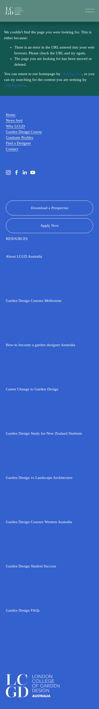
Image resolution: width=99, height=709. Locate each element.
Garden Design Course (24, 132)
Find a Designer (18, 143)
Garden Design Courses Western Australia (39, 522)
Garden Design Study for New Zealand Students (44, 433)
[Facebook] (16, 172)
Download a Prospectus (49, 208)
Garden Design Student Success (31, 566)
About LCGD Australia (24, 256)
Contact (12, 149)
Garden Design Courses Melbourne (34, 301)
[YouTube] (32, 172)
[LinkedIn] (24, 172)
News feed (14, 120)
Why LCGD (15, 126)
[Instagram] (8, 172)
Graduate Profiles (19, 138)
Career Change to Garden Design (32, 389)
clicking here (71, 74)
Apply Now (49, 226)
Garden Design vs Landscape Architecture (39, 478)
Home (10, 115)
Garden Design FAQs (23, 610)
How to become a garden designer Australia (40, 345)
